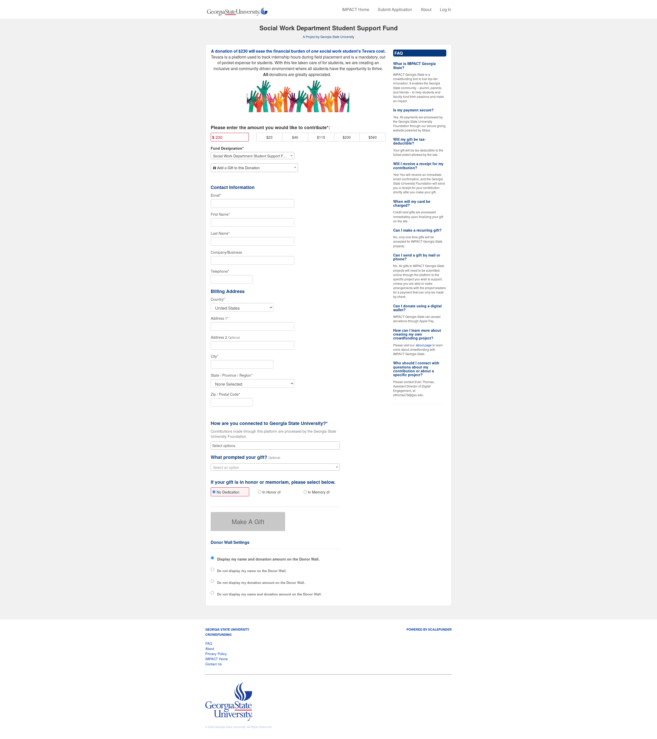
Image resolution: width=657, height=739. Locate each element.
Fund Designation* (227, 148)
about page (424, 345)
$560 (373, 137)
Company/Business (226, 252)
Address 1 (219, 318)
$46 (295, 137)
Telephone (220, 271)
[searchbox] (275, 445)
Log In (445, 9)
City (214, 356)
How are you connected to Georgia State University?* (269, 423)
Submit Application (395, 9)
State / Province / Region (231, 375)
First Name (220, 214)
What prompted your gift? (239, 457)
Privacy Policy (216, 653)
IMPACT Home (355, 9)
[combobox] (252, 155)
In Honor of (271, 492)
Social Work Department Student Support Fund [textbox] (251, 155)
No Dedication (227, 492)
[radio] (230, 492)
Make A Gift (248, 521)
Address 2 (219, 337)
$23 (269, 137)
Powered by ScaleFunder (429, 629)
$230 (347, 137)
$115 (321, 137)
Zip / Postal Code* (225, 394)
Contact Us (213, 663)
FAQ (208, 643)
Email (216, 195)
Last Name (220, 233)
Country (218, 299)
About (426, 9)
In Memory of (318, 492)
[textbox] (254, 168)
